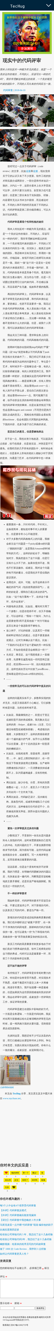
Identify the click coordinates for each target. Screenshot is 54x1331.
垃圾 (7, 1187)
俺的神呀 (15, 1173)
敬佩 (43, 1180)
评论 (3, 1277)
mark (35, 1180)
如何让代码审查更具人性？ (14, 1253)
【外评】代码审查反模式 (13, 1210)
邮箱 (18, 1304)
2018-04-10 (19, 90)
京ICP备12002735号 (19, 1325)
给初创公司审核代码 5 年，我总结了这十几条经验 (26, 1234)
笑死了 (25, 1180)
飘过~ (35, 1173)
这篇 (28, 171)
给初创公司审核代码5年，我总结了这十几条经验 (26, 1239)
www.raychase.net (12, 1098)
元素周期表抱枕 (7, 1087)
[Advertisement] (27, 1130)
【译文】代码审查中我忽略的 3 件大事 (20, 1220)
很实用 (8, 1180)
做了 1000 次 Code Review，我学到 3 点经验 (23, 1249)
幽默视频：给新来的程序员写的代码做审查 (23, 1244)
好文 (16, 1180)
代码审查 (8, 90)
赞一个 (26, 1173)
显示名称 (6, 1304)
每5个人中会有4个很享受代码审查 (18, 1205)
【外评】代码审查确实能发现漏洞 (18, 1215)
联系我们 (6, 1325)
